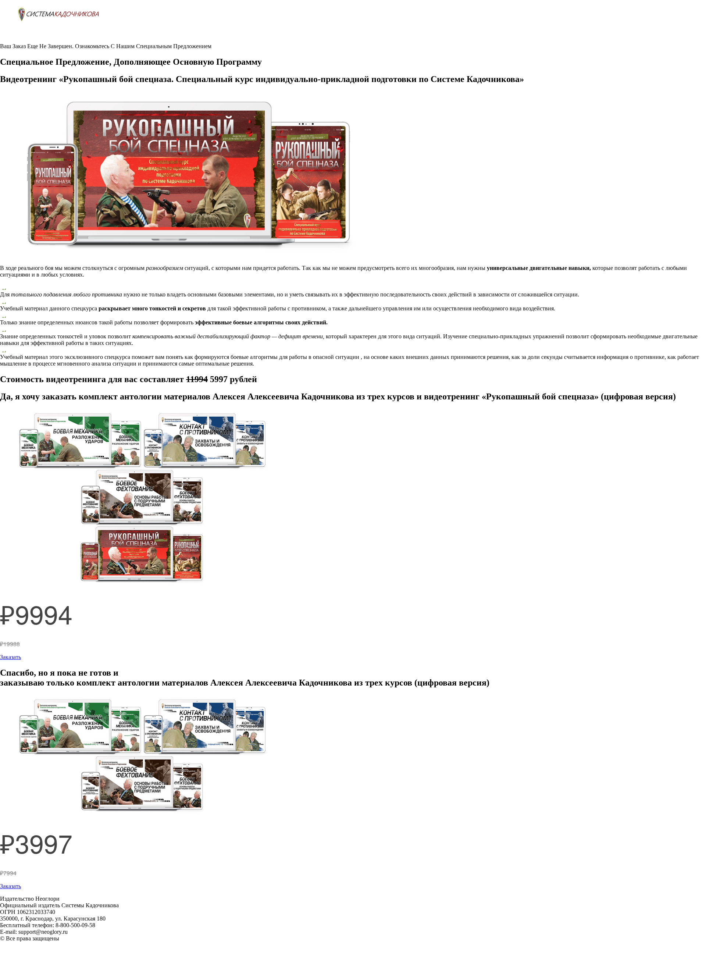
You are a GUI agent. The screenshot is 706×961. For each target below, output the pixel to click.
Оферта (9, 951)
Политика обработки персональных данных (55, 945)
